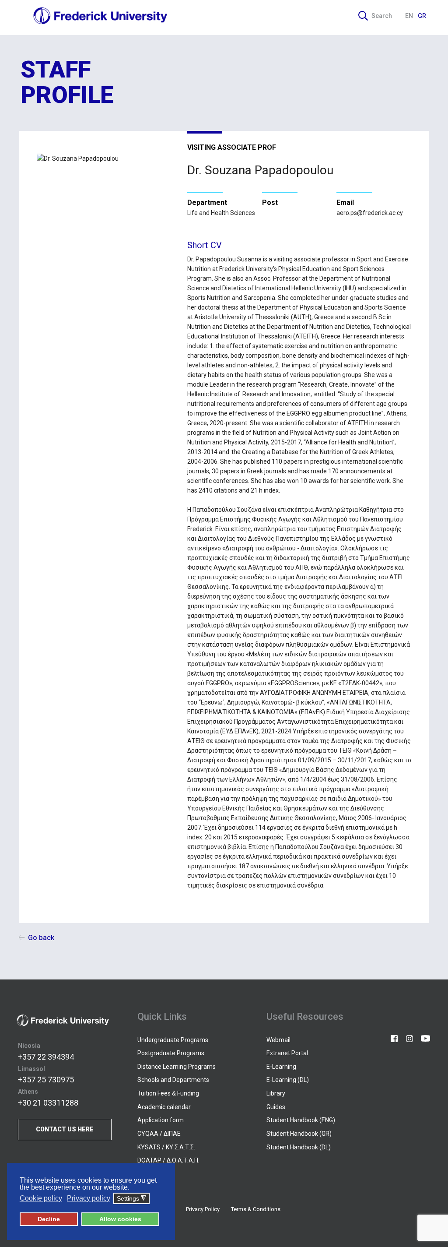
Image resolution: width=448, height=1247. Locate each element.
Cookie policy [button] (41, 1198)
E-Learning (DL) (287, 1079)
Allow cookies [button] (120, 1218)
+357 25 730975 (46, 1079)
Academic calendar (164, 1106)
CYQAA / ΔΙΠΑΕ (159, 1133)
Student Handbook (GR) (299, 1133)
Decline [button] (49, 1218)
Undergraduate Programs (172, 1039)
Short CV (204, 245)
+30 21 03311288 (48, 1102)
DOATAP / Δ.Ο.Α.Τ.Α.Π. (168, 1160)
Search (381, 15)
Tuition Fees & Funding (168, 1093)
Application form (160, 1120)
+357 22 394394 (46, 1056)
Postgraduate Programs (170, 1053)
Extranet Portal (287, 1053)
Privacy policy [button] (88, 1198)
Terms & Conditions (255, 1209)
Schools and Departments (173, 1079)
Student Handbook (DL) (298, 1147)
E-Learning (281, 1066)
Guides (275, 1106)
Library (275, 1093)
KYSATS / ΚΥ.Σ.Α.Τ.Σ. (166, 1147)
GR (422, 15)
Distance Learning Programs (176, 1066)
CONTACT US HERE (65, 1129)
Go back (41, 937)
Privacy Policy (203, 1209)
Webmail (278, 1039)
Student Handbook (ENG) (300, 1120)
